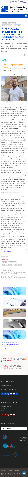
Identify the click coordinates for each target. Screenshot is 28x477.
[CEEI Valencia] (14, 13)
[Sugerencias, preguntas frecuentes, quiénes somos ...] (13, 1)
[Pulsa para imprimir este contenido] (24, 55)
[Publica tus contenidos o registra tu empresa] (16, 1)
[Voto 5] (8, 256)
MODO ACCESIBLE (10, 1)
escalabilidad (12, 23)
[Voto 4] (6, 256)
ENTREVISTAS (14, 309)
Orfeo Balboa (17, 25)
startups (4, 23)
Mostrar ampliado (20, 75)
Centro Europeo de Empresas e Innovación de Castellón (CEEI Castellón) (13, 66)
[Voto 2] (3, 256)
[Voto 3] (5, 256)
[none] (14, 100)
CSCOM (14, 270)
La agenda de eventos (9, 348)
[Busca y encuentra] (18, 1)
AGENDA (14, 320)
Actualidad (4, 21)
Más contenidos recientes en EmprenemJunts (10, 345)
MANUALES (14, 299)
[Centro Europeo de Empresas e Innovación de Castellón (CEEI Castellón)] (4, 63)
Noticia (10, 21)
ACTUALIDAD (14, 331)
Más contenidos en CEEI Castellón (12, 342)
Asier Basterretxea (7, 25)
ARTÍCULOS (14, 288)
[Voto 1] (2, 256)
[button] (24, 1)
